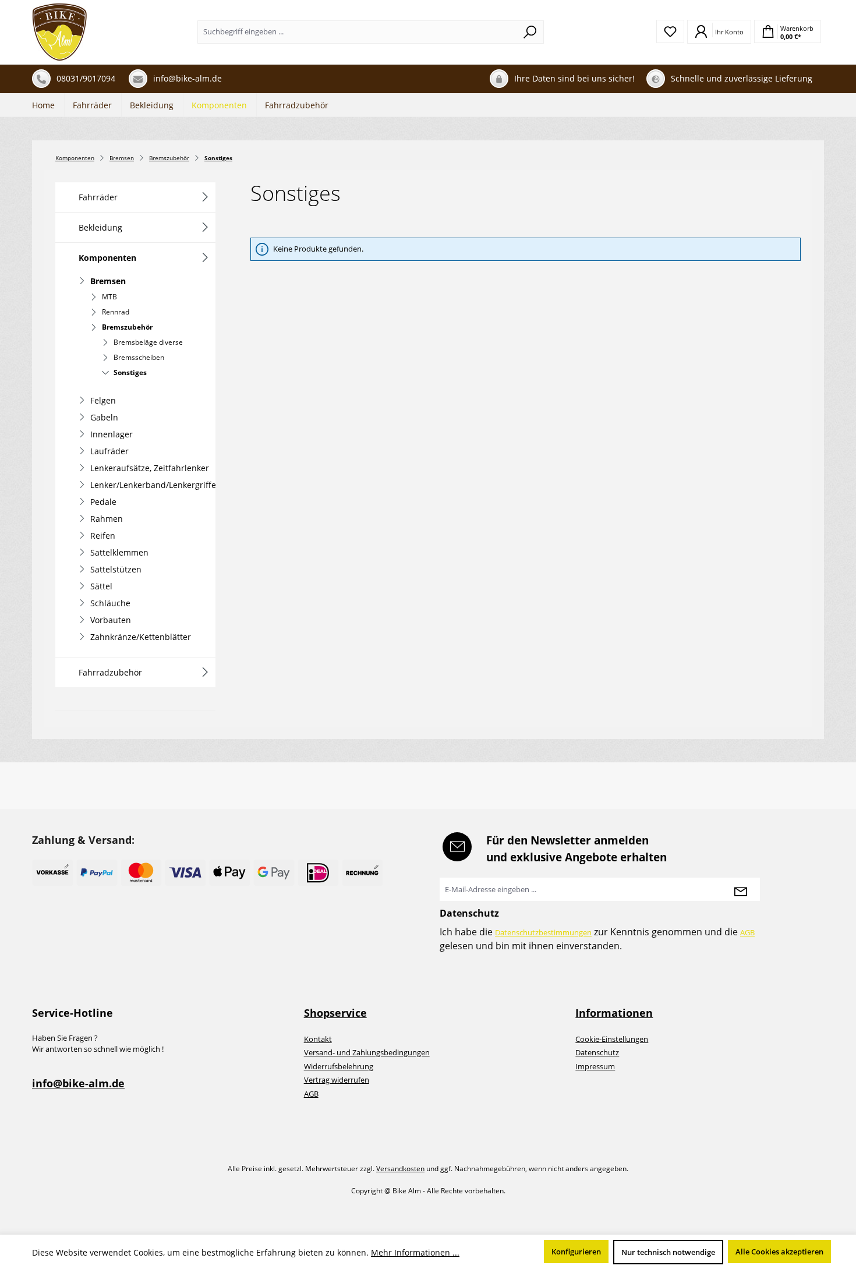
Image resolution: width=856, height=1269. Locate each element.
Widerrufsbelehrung (338, 1066)
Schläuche (110, 603)
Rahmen (106, 518)
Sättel (101, 586)
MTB (109, 297)
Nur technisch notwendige (668, 1252)
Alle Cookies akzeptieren (779, 1251)
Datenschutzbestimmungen (543, 932)
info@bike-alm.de (78, 1083)
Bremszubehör (127, 327)
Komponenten (107, 257)
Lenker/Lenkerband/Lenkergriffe (152, 484)
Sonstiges (130, 372)
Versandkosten (400, 1168)
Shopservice (335, 1013)
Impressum (595, 1066)
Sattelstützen (116, 569)
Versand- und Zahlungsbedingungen (367, 1052)
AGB (747, 932)
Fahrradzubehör (110, 672)
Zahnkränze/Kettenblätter (140, 636)
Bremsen (108, 281)
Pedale (103, 501)
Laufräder (109, 451)
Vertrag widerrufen (336, 1079)
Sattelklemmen (119, 552)
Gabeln (104, 417)
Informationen (614, 1013)
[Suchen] (530, 32)
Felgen (103, 400)
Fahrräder (98, 197)
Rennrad (115, 312)
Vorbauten (110, 619)
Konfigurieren (576, 1251)
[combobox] (357, 32)
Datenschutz (597, 1052)
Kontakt (318, 1039)
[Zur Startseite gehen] (59, 32)
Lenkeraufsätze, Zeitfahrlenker (149, 467)
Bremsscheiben (139, 357)
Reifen (102, 535)
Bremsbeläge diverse (148, 342)
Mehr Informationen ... (415, 1252)
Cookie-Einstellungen (611, 1039)
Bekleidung (100, 227)
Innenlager (111, 434)
